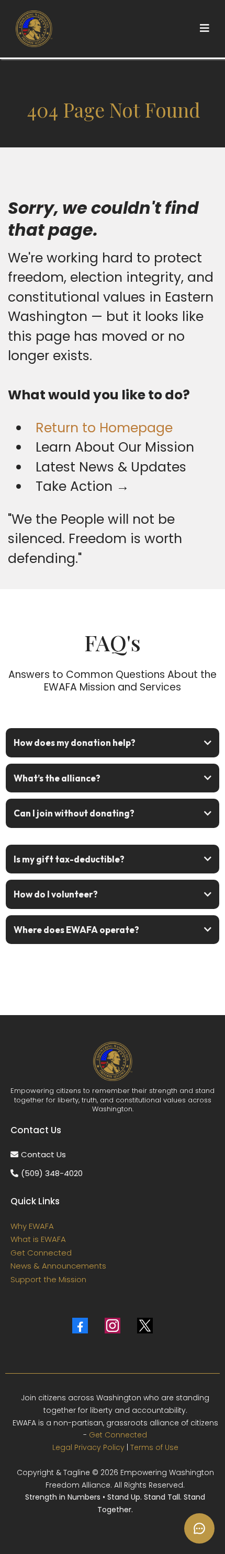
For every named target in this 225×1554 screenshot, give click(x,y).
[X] (145, 1325)
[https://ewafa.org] (34, 28)
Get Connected (41, 1252)
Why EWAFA (32, 1226)
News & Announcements (58, 1265)
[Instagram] (112, 1325)
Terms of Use (154, 1447)
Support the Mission (48, 1279)
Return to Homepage (104, 428)
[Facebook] (80, 1325)
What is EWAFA (38, 1239)
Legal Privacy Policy (88, 1447)
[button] (204, 28)
